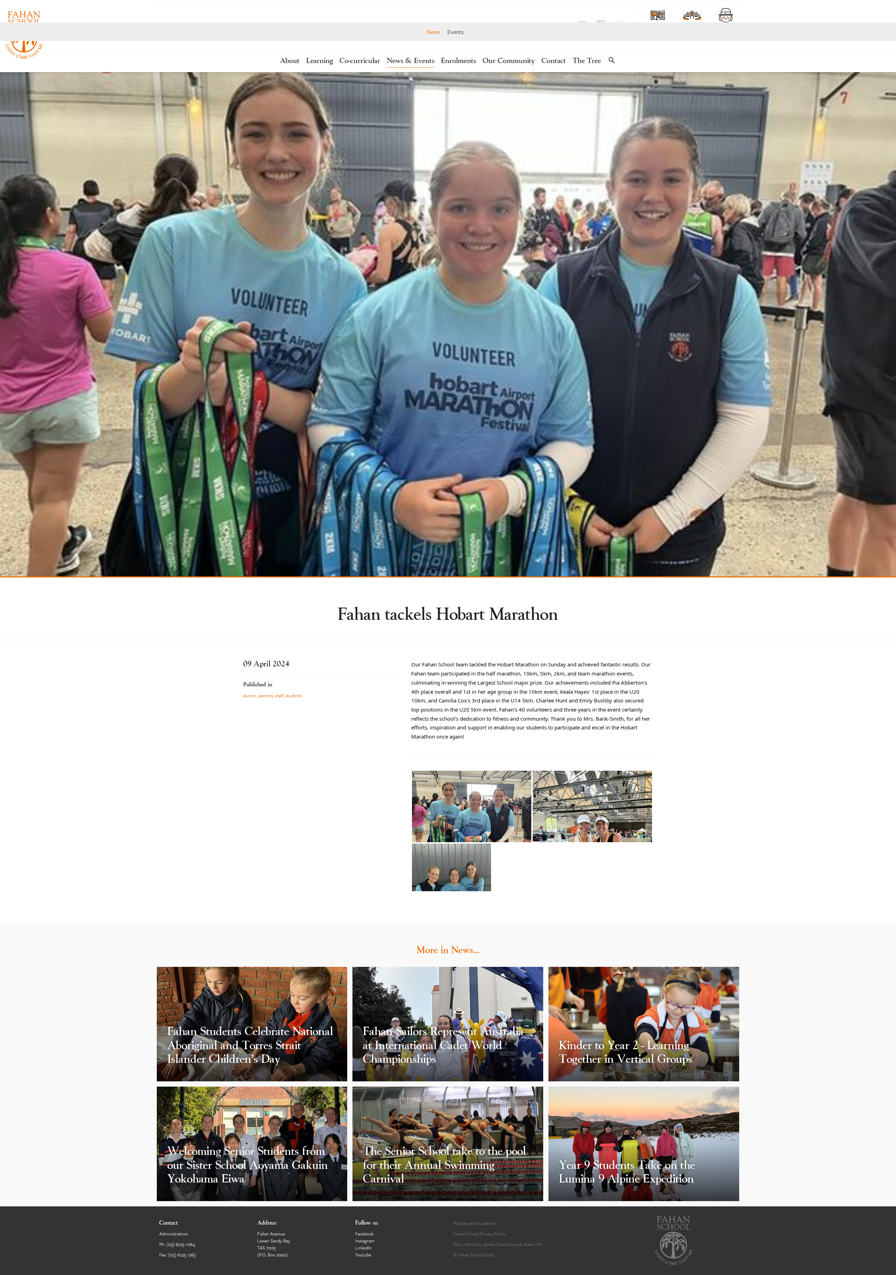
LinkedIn (363, 1247)
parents (265, 695)
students (293, 695)
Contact (553, 61)
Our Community (509, 61)
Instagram (364, 1240)
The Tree (587, 61)
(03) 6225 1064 (180, 1244)
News (433, 31)
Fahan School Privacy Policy (479, 1233)
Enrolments (458, 61)
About (290, 61)
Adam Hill (532, 1244)
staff (279, 695)
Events (455, 31)
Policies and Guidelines (475, 1223)
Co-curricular (360, 61)
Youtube (363, 1254)
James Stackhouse (500, 1244)
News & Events (410, 61)
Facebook (364, 1233)
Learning (319, 61)
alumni (249, 695)
